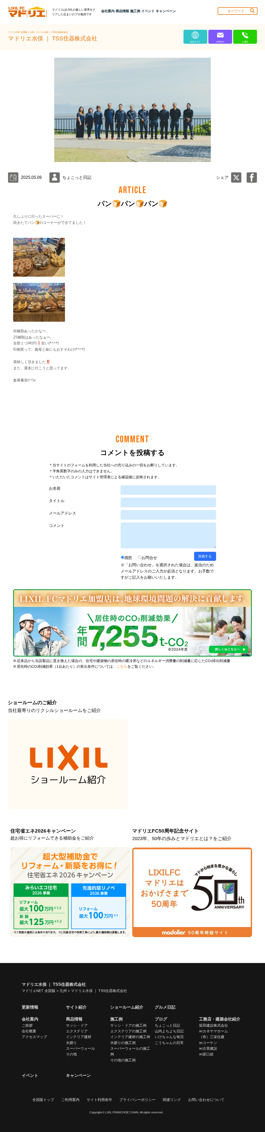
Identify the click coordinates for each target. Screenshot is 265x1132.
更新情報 (30, 1007)
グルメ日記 (165, 1007)
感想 (128, 557)
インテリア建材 (78, 1037)
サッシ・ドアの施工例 (128, 1025)
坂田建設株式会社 (213, 1025)
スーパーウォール (80, 1048)
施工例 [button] (135, 11)
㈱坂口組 (206, 1054)
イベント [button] (148, 11)
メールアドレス (62, 513)
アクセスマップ (34, 1037)
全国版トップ (43, 1100)
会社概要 (29, 1031)
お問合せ (149, 557)
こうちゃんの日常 (169, 1043)
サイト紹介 (76, 1007)
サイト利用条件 (99, 1100)
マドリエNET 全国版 (18, 32)
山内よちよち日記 (169, 1031)
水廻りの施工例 (123, 1043)
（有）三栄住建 (211, 1037)
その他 (71, 1054)
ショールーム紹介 (126, 1007)
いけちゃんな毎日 (169, 1037)
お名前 (55, 488)
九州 (32, 32)
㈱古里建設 (208, 1048)
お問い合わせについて (206, 1100)
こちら (121, 666)
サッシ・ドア (77, 1025)
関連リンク (172, 1100)
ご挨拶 (27, 1025)
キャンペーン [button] (166, 11)
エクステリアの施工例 (128, 1031)
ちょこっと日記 (167, 1025)
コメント (56, 525)
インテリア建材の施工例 (130, 1037)
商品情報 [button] (122, 11)
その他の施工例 (123, 1060)
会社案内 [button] (108, 11)
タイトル (56, 500)
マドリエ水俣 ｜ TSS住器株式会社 (52, 32)
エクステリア (77, 1031)
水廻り (71, 1043)
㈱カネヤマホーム (213, 1031)
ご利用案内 (70, 1100)
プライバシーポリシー (137, 1100)
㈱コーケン (208, 1043)
